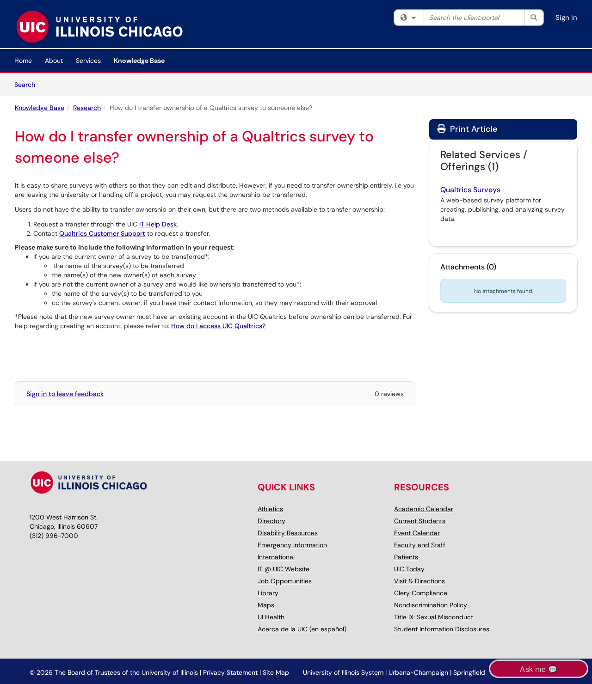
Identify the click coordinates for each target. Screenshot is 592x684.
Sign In (566, 17)
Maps (266, 605)
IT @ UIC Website (283, 569)
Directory (271, 521)
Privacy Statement (230, 672)
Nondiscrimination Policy (430, 605)
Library (268, 593)
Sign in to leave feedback (65, 394)
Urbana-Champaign (418, 672)
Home (23, 60)
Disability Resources (288, 533)
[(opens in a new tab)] (99, 26)
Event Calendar (417, 533)
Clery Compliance (420, 593)
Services (88, 60)
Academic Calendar (423, 509)
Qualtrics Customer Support (102, 233)
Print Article (472, 128)
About (54, 60)
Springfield (469, 672)
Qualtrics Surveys (470, 190)
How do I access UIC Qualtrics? (218, 326)
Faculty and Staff (419, 545)
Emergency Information (292, 545)
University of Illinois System (343, 672)
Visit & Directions (419, 581)
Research (87, 108)
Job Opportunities (285, 581)
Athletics (270, 509)
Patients (406, 557)
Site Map (276, 672)
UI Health (271, 617)
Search (28, 84)
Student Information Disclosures (441, 629)
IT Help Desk (158, 224)
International (276, 557)
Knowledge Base (139, 60)
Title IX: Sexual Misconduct (433, 617)
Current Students (419, 521)
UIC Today (409, 569)
